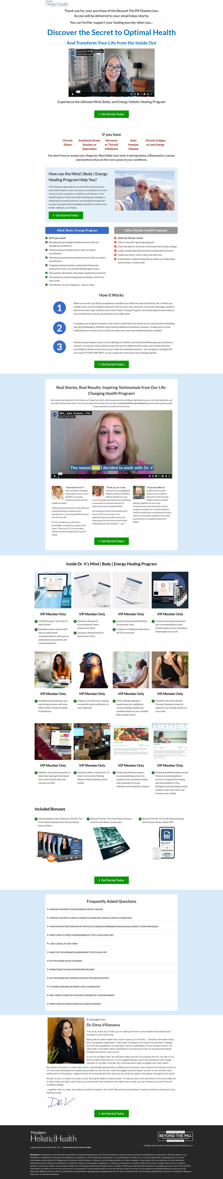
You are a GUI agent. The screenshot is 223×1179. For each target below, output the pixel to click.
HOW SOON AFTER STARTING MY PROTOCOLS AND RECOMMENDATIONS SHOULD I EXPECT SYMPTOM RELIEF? (104, 926)
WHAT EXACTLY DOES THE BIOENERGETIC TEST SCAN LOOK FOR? (81, 935)
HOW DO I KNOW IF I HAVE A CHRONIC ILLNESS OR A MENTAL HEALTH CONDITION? (90, 918)
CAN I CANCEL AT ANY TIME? (63, 943)
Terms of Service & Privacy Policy (77, 1147)
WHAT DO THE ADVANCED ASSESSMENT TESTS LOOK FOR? (78, 952)
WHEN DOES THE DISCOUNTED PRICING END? (72, 969)
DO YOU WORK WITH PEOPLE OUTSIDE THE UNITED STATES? (79, 978)
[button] (111, 909)
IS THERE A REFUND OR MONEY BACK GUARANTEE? (74, 986)
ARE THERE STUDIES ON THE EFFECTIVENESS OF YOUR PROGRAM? (82, 995)
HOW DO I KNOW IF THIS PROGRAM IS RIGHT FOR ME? (76, 909)
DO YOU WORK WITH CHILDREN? (65, 961)
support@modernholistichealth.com (45, 1147)
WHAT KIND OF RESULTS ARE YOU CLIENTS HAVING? (75, 1004)
